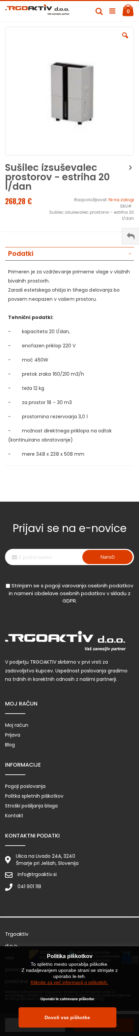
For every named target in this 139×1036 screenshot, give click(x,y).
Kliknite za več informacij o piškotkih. (69, 982)
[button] (125, 40)
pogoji (52, 585)
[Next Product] (130, 167)
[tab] (69, 254)
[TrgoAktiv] (37, 11)
